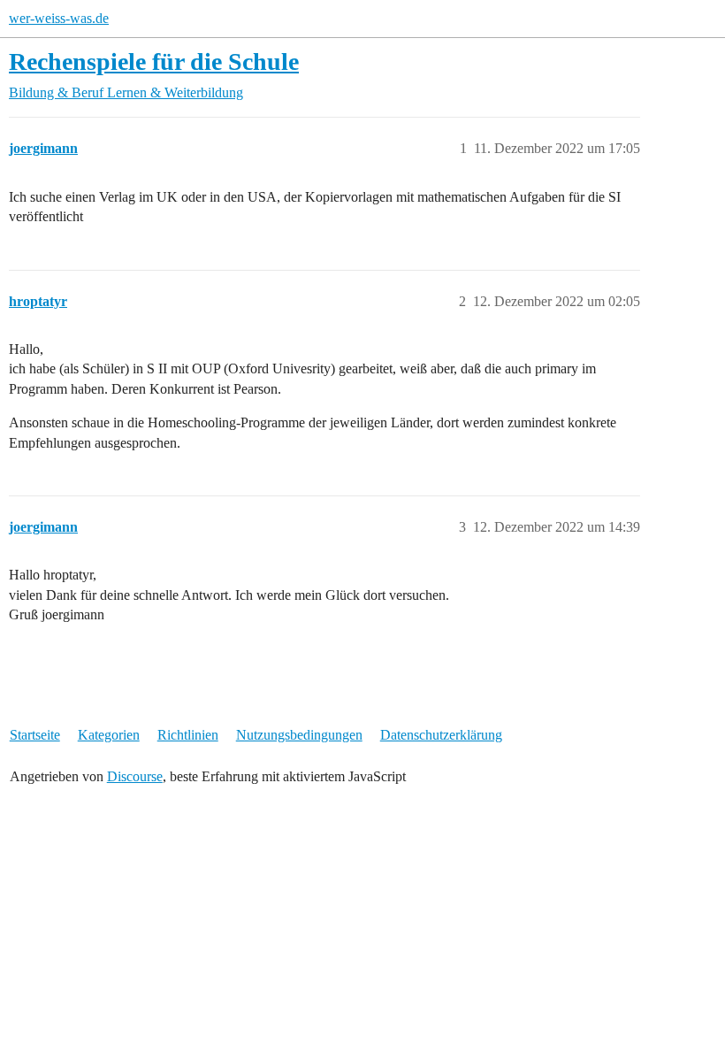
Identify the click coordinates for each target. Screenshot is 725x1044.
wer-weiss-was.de (59, 18)
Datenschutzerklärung (441, 734)
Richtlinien (187, 734)
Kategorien (109, 734)
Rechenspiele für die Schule (154, 61)
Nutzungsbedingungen (299, 734)
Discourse (135, 776)
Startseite (35, 734)
